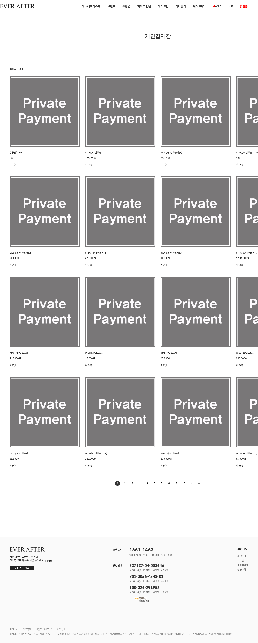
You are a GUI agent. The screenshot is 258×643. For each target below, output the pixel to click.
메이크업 (163, 6)
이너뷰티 (181, 6)
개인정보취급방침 (44, 629)
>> (198, 483)
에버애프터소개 (91, 6)
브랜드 (111, 6)
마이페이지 (242, 564)
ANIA (217, 6)
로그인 (240, 560)
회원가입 (241, 555)
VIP (231, 6)
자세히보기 (49, 560)
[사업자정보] (180, 634)
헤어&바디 (199, 6)
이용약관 (27, 629)
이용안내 (61, 629)
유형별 (126, 6)
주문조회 (241, 569)
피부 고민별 (144, 6)
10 (183, 483)
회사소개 (14, 629)
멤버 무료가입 (22, 568)
